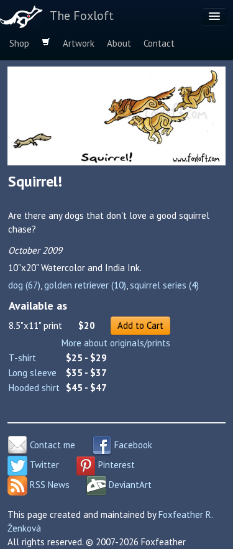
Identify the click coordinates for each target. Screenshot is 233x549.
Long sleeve (33, 373)
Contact (159, 43)
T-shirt (22, 358)
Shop (19, 43)
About (119, 43)
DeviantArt (129, 485)
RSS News (48, 485)
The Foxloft (82, 15)
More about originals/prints (116, 343)
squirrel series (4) (164, 285)
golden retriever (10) (85, 285)
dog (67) (24, 285)
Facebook (132, 445)
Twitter (43, 465)
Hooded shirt (34, 388)
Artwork (78, 43)
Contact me (51, 445)
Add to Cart (140, 325)
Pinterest (115, 465)
